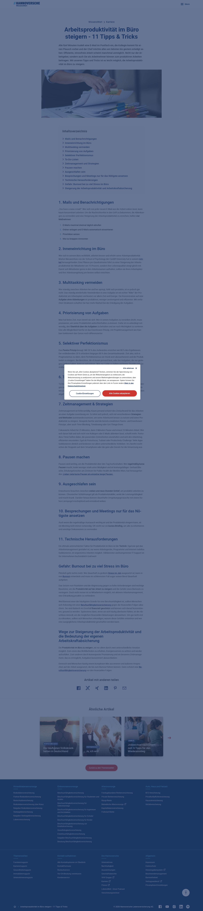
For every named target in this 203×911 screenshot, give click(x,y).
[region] (102, 382)
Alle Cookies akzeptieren (119, 393)
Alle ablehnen (128, 368)
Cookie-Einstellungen (85, 393)
